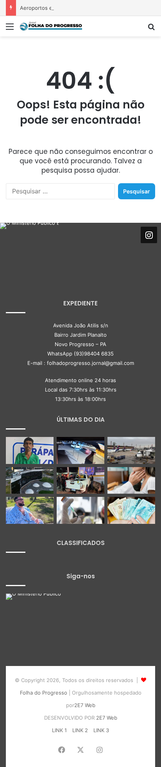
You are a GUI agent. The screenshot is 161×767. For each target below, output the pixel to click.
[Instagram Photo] (29, 252)
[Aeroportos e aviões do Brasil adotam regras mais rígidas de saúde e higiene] (131, 450)
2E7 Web (84, 705)
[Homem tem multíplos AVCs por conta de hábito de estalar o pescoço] (30, 510)
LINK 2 (80, 730)
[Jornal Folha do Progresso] (51, 26)
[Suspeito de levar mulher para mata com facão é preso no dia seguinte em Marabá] (30, 450)
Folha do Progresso (43, 692)
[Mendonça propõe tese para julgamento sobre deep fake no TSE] (30, 480)
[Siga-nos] (149, 235)
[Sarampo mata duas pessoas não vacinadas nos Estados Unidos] (80, 510)
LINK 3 (101, 730)
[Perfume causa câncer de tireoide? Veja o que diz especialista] (131, 480)
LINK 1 (59, 730)
